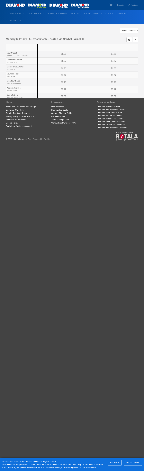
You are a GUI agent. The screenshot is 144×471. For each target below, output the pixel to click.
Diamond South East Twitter (109, 115)
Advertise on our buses (16, 119)
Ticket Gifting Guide (60, 119)
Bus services (17, 13)
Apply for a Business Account (19, 126)
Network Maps (57, 107)
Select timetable (129, 30)
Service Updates (93, 13)
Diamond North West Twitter (109, 112)
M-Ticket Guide (58, 116)
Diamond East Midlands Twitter (110, 109)
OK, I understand (132, 463)
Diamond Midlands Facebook (110, 119)
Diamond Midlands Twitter (108, 107)
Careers (121, 13)
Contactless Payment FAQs (63, 123)
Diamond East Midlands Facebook (112, 127)
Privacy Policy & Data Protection (20, 116)
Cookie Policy (12, 123)
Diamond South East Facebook (111, 125)
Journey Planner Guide (61, 113)
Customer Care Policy (15, 110)
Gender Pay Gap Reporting (18, 113)
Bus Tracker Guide (59, 110)
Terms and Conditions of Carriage (21, 107)
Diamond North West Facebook (111, 122)
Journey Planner (57, 13)
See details (114, 463)
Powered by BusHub (42, 139)
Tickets (75, 13)
